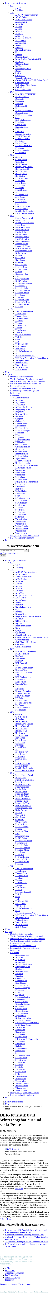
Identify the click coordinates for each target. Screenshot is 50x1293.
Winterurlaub (20, 531)
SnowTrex (19, 297)
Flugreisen (19, 437)
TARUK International (24, 311)
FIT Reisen (19, 141)
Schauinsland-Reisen (23, 283)
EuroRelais (19, 131)
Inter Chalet (20, 185)
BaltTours (19, 47)
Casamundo (20, 75)
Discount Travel (21, 113)
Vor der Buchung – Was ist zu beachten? (26, 379)
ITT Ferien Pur (21, 195)
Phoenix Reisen (21, 267)
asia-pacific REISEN (23, 38)
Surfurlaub (19, 517)
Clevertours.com (22, 82)
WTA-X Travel (21, 367)
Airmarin (19, 24)
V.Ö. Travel (20, 349)
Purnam (18, 272)
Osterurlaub (20, 475)
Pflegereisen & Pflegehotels (26, 482)
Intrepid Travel (21, 190)
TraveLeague (20, 330)
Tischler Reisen (21, 318)
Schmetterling (21, 286)
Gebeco (18, 157)
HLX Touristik (21, 171)
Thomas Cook (21, 316)
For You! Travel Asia (23, 145)
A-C (12, 12)
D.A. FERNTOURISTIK (25, 94)
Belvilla (18, 54)
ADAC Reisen (21, 17)
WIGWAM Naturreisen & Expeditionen (31, 358)
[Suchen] (26, 550)
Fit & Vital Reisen (22, 138)
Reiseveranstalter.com (14, 1102)
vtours (17, 353)
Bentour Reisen (21, 57)
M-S (12, 216)
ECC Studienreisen (23, 120)
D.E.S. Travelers (22, 96)
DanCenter (19, 99)
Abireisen (19, 400)
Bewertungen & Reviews (15, 3)
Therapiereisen (21, 519)
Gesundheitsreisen (22, 447)
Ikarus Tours (20, 183)
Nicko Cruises (21, 253)
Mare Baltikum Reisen (24, 223)
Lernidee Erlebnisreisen (24, 211)
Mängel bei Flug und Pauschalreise (24, 535)
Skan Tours (20, 295)
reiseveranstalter (21, 1251)
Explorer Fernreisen (23, 134)
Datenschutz (10, 1270)
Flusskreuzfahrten (22, 440)
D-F (12, 92)
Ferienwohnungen (22, 430)
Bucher (18, 71)
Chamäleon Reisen (23, 78)
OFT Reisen (20, 258)
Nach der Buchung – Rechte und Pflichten (27, 381)
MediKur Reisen (22, 230)
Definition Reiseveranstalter (21, 377)
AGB (7, 1268)
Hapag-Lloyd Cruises (24, 166)
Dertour (18, 108)
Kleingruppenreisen (23, 461)
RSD (17, 276)
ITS (16, 192)
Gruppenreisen (21, 451)
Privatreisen (20, 486)
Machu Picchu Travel (24, 218)
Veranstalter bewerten (8, 1284)
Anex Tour (19, 36)
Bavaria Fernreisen (23, 50)
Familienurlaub (21, 428)
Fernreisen (19, 433)
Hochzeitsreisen (21, 454)
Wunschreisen (21, 533)
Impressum (9, 1280)
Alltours (18, 31)
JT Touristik (20, 199)
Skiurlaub (19, 507)
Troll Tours (19, 337)
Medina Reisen (21, 232)
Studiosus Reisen (22, 304)
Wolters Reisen (21, 363)
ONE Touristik (21, 265)
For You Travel (21, 143)
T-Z (11, 309)
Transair (18, 328)
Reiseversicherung (17, 386)
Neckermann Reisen (23, 251)
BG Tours (19, 61)
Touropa (18, 323)
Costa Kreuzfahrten (23, 89)
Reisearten (14, 395)
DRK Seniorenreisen (23, 115)
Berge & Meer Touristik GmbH (28, 59)
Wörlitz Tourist (21, 365)
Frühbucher (20, 442)
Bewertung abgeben (11, 553)
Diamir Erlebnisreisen (24, 110)
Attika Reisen (20, 40)
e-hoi (17, 117)
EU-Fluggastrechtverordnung (22, 538)
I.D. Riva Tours (21, 178)
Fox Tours (19, 148)
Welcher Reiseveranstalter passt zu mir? (26, 384)
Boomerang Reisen (23, 68)
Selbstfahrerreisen (22, 498)
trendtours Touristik (23, 335)
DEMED (19, 103)
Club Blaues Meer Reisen (25, 85)
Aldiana (18, 29)
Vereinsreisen (20, 521)
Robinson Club (21, 274)
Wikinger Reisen (22, 360)
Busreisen (19, 416)
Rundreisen (20, 493)
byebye (18, 73)
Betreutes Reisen (22, 414)
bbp (16, 52)
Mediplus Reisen (22, 237)
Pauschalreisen (21, 479)
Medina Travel (21, 234)
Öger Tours (20, 260)
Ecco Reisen (20, 122)
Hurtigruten (20, 176)
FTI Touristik (20, 152)
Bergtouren (19, 412)
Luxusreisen (20, 470)
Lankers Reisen (21, 209)
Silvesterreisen (21, 503)
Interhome (19, 188)
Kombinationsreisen (23, 463)
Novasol (18, 255)
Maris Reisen (20, 225)
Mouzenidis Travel (23, 246)
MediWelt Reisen (22, 239)
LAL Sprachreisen (22, 206)
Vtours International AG (25, 356)
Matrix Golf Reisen (23, 227)
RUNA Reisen (21, 281)
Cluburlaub (19, 421)
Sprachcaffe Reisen (23, 302)
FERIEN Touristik (22, 136)
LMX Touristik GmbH (24, 213)
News (7, 372)
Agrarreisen (20, 402)
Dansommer (20, 101)
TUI (17, 342)
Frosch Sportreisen (23, 150)
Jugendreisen (20, 458)
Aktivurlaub (20, 405)
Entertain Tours (21, 127)
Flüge (17, 435)
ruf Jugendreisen (22, 279)
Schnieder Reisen (22, 288)
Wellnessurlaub (21, 528)
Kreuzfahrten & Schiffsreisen (27, 465)
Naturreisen (20, 472)
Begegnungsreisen (22, 409)
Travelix (18, 332)
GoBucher (19, 162)
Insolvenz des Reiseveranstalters (23, 388)
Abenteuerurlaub (22, 398)
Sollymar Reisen (22, 300)
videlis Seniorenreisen (24, 351)
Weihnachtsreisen (22, 526)
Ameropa (19, 33)
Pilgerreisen (20, 484)
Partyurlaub (20, 477)
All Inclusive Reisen (23, 407)
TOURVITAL (21, 325)
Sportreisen (19, 510)
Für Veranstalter (11, 1275)
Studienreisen (20, 514)
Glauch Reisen (21, 159)
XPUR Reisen (21, 370)
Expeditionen (20, 426)
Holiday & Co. (21, 174)
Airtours (18, 26)
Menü (3, 556)
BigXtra (18, 66)
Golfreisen (19, 449)
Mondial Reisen (21, 244)
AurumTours (20, 43)
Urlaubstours (20, 346)
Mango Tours (20, 220)
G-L (12, 155)
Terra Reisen (20, 314)
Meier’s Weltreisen (23, 241)
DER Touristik (21, 106)
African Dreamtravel (23, 19)
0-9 (11, 5)
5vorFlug (19, 10)
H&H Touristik (21, 164)
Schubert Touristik (22, 290)
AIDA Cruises (21, 22)
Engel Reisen (20, 124)
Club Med (19, 87)
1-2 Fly (18, 8)
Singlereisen (20, 505)
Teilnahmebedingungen (14, 1273)
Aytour (18, 45)
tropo (17, 339)
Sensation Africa (22, 293)
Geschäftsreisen (21, 444)
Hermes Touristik (22, 169)
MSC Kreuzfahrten (23, 248)
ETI (17, 129)
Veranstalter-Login (12, 1277)
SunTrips (19, 307)
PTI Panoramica (21, 269)
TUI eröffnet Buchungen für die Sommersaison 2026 (26, 1242)
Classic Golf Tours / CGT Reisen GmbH (31, 80)
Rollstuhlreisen (21, 491)
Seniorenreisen (21, 500)
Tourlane (19, 321)
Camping (19, 419)
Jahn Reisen (20, 197)
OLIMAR (19, 262)
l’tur (17, 204)
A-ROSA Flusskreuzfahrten (26, 15)
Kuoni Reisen (21, 202)
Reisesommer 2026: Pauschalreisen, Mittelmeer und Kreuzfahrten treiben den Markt (26, 1231)
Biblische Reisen (22, 64)
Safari (17, 496)
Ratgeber (8, 374)
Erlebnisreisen (21, 423)
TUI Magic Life (21, 344)
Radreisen (19, 489)
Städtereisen (20, 512)
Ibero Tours (20, 181)
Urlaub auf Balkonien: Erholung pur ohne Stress (24, 1235)
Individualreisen (21, 456)
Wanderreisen (20, 524)
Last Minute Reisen (23, 468)
